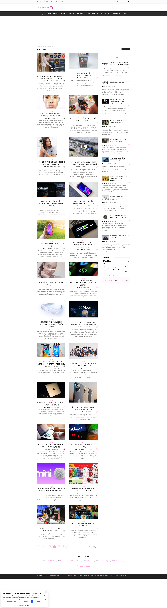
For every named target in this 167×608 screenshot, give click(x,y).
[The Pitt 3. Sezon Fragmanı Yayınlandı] (105, 237)
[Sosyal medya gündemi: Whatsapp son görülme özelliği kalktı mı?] (83, 269)
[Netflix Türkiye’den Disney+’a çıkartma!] (83, 432)
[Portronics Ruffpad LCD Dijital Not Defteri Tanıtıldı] (105, 178)
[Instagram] (120, 1)
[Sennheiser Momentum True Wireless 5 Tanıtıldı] (105, 217)
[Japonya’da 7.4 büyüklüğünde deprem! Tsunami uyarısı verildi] (83, 147)
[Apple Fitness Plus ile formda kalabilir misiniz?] (83, 351)
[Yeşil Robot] (77, 561)
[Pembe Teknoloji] (104, 561)
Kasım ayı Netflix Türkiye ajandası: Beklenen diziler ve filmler (51, 203)
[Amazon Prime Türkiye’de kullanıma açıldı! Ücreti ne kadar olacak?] (83, 229)
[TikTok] (123, 1)
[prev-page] (38, 546)
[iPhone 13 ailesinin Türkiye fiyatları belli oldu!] (83, 392)
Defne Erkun (46, 407)
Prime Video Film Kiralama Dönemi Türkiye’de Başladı (119, 63)
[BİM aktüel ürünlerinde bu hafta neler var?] (83, 473)
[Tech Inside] (90, 561)
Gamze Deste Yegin (48, 166)
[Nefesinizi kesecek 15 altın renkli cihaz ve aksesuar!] (51, 390)
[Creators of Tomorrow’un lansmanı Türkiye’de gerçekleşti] (83, 309)
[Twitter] (126, 1)
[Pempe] (83, 7)
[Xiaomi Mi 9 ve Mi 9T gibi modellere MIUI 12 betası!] (83, 189)
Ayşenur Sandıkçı (47, 248)
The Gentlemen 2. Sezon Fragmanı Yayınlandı (118, 121)
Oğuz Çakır (80, 326)
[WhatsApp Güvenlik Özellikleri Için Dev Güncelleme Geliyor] (105, 101)
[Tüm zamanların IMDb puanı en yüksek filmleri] (83, 512)
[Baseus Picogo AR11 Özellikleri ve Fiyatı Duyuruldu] (105, 197)
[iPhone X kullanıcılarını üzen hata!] (51, 229)
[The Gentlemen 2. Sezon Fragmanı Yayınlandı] (105, 122)
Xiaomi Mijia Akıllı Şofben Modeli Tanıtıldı (118, 140)
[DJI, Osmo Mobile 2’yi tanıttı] (51, 514)
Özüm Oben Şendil (47, 530)
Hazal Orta (80, 77)
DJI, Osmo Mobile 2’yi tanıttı (51, 528)
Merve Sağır (47, 80)
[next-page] (67, 546)
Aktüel (45, 46)
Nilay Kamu (48, 118)
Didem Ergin (48, 329)
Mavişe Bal (104, 68)
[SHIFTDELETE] (50, 561)
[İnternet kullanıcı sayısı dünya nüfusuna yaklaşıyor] (51, 432)
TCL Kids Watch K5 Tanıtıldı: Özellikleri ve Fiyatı (120, 82)
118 (50, 547)
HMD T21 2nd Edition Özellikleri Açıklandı (117, 159)
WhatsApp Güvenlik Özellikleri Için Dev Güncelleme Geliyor (117, 101)
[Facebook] (117, 1)
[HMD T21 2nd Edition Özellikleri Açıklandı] (105, 159)
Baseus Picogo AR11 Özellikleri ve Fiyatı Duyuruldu (117, 198)
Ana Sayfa (39, 46)
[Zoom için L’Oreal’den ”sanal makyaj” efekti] (51, 270)
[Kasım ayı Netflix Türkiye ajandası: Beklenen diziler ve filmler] (51, 189)
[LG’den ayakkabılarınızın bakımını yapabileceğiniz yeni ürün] (51, 62)
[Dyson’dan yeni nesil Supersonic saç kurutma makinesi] (51, 147)
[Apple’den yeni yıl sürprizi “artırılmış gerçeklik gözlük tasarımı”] (51, 309)
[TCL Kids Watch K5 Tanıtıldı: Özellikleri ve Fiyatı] (105, 82)
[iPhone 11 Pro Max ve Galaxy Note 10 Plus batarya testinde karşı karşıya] (51, 350)
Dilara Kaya (80, 249)
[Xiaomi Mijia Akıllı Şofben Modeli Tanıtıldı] (105, 141)
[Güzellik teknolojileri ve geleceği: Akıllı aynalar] (51, 102)
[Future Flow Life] (84, 566)
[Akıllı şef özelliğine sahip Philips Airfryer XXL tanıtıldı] (83, 104)
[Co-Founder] (118, 561)
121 (64, 547)
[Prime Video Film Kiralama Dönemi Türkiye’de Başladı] (105, 63)
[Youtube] (129, 1)
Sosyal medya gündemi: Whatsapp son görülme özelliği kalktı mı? (83, 282)
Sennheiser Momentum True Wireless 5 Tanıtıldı (119, 216)
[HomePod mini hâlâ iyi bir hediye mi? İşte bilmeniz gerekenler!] (51, 473)
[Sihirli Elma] (64, 561)
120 (59, 547)
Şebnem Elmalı (47, 493)
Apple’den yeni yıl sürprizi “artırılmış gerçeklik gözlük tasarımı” (51, 324)
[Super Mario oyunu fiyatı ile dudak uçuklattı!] (83, 61)
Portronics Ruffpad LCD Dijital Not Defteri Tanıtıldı (118, 178)
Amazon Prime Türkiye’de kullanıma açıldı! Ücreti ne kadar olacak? (83, 245)
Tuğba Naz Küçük (80, 166)
